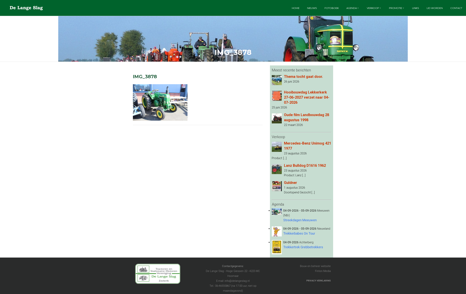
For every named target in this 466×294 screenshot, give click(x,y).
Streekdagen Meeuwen (300, 220)
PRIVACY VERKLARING (318, 280)
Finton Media (323, 271)
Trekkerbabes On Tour (299, 233)
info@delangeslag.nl (237, 281)
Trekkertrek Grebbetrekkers (303, 247)
